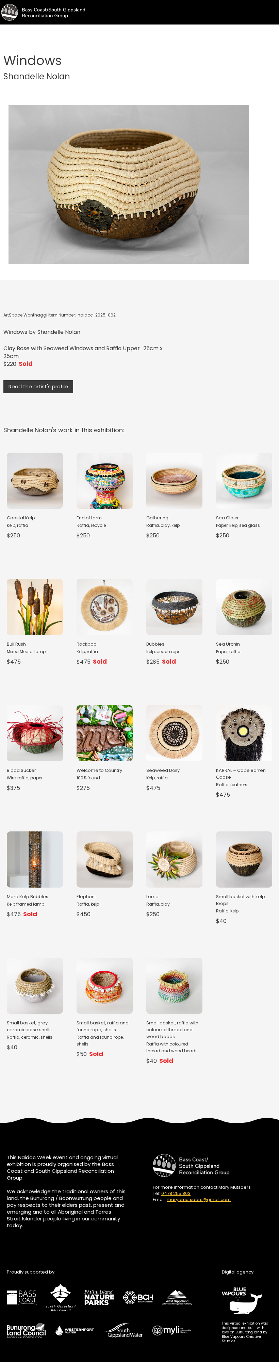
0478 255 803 (176, 1193)
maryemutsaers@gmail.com (199, 1199)
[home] (42, 12)
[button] (273, 10)
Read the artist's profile (38, 386)
